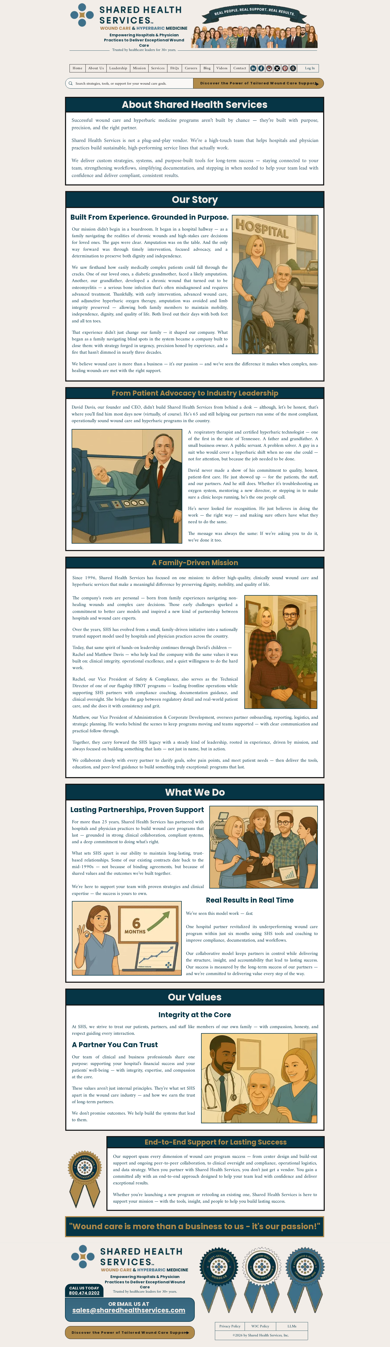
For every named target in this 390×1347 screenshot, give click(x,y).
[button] (258, 83)
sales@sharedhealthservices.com (128, 1310)
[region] (253, 68)
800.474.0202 (84, 1293)
